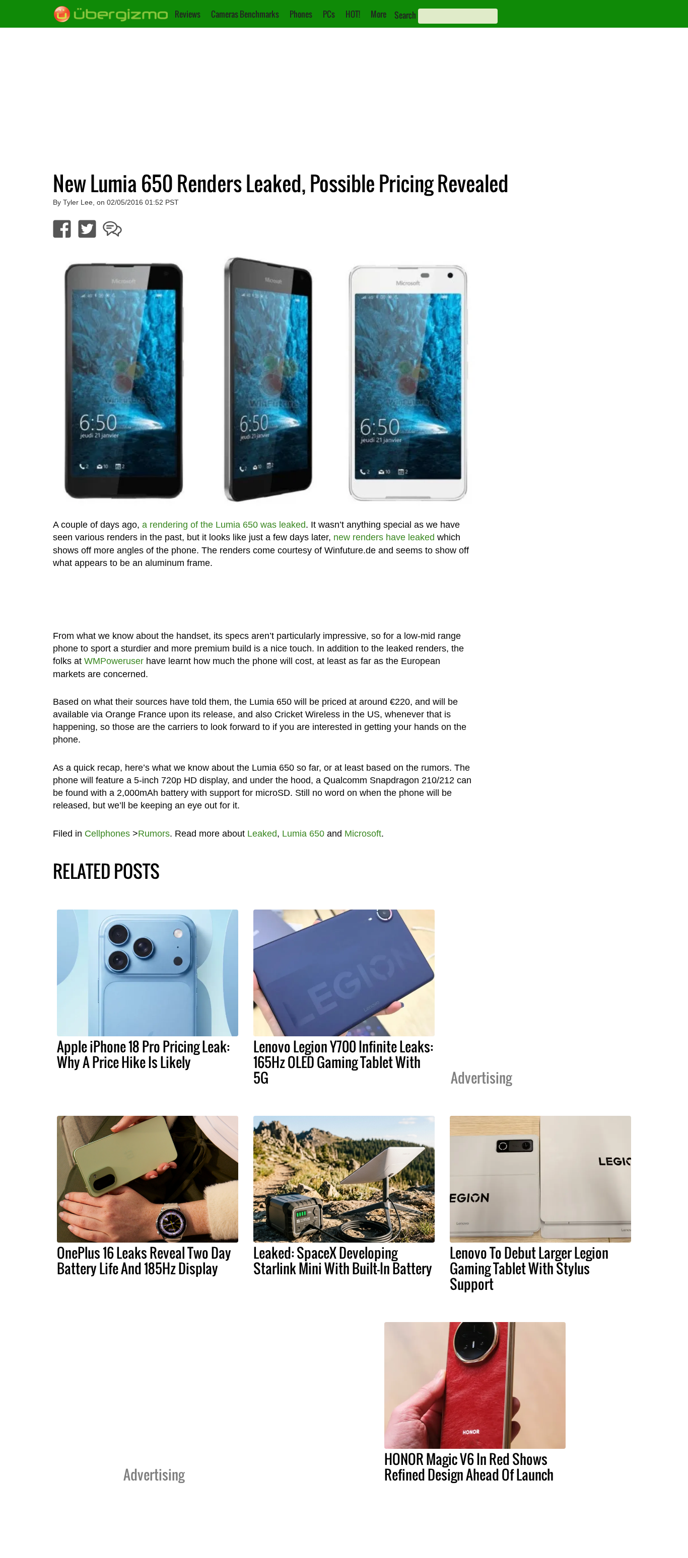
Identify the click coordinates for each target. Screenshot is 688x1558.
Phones (301, 14)
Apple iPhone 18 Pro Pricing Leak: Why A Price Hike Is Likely (143, 1054)
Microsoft (363, 834)
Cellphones (107, 834)
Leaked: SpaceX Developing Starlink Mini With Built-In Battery (342, 1260)
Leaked (262, 834)
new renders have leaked (384, 537)
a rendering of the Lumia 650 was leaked (224, 525)
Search (405, 15)
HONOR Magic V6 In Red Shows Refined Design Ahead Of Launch (469, 1467)
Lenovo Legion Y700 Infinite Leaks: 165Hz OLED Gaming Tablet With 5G (343, 1062)
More (378, 14)
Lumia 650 (303, 834)
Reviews (187, 14)
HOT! (353, 14)
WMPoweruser (114, 661)
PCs (329, 14)
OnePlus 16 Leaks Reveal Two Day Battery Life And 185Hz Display (144, 1260)
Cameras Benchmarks (245, 14)
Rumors (154, 834)
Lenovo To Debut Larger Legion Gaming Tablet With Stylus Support (529, 1268)
